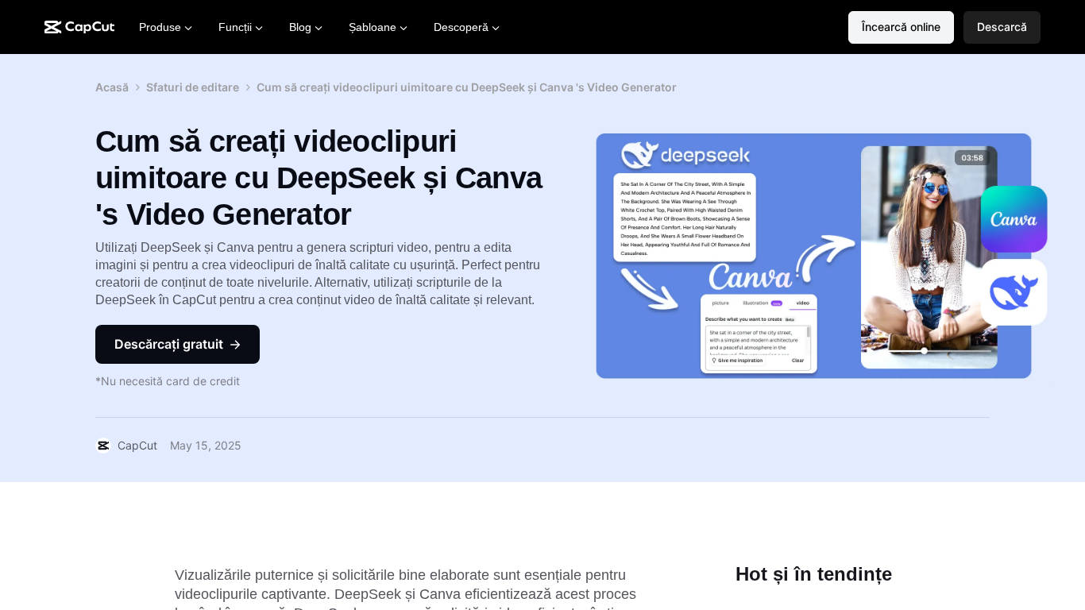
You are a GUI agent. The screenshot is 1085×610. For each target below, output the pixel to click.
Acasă (112, 87)
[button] (1002, 27)
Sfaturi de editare (192, 87)
